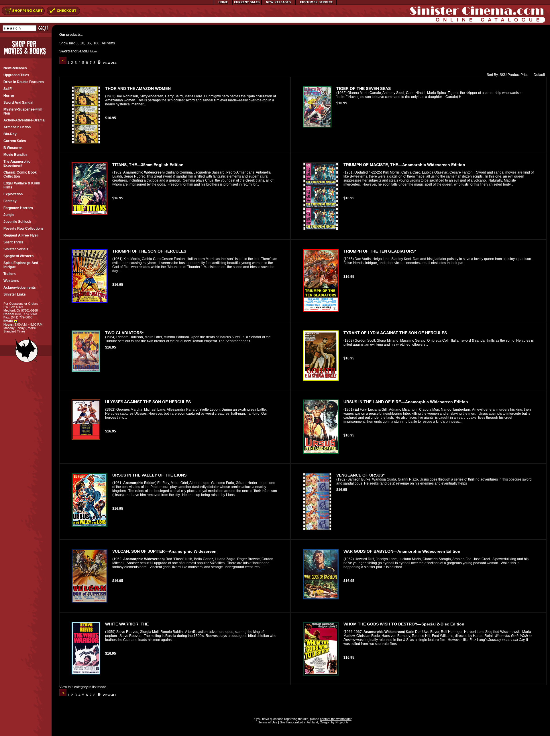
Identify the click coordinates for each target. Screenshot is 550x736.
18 (82, 43)
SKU (503, 75)
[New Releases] (278, 4)
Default (539, 75)
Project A (341, 722)
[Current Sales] (247, 4)
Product (514, 75)
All (104, 43)
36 (89, 43)
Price (524, 75)
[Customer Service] (315, 4)
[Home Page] (223, 4)
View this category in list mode (82, 687)
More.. (94, 51)
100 (96, 43)
